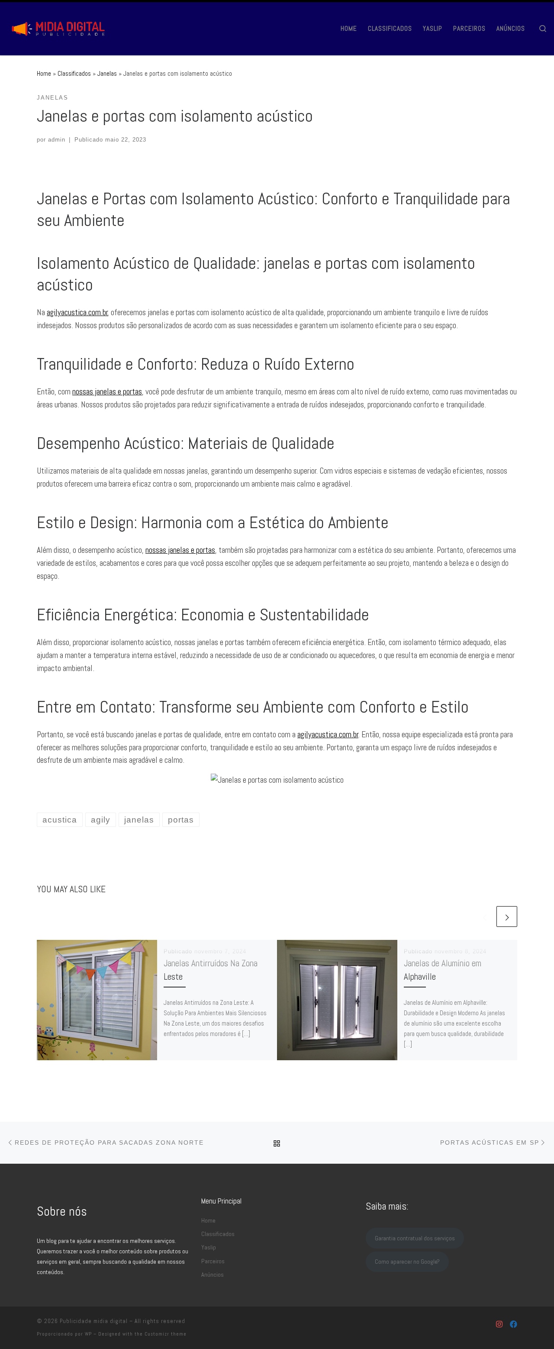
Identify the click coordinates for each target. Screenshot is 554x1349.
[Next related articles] (506, 916)
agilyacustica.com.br (77, 312)
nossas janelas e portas (107, 391)
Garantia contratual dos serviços (415, 1238)
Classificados (74, 73)
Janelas (107, 73)
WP (88, 1334)
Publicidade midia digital (94, 1321)
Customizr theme (166, 1334)
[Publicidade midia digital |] (60, 27)
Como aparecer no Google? (407, 1261)
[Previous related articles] (484, 916)
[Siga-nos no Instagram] (499, 1324)
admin (56, 139)
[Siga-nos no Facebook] (513, 1324)
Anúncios (212, 1274)
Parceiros (213, 1261)
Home (44, 73)
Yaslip (208, 1247)
